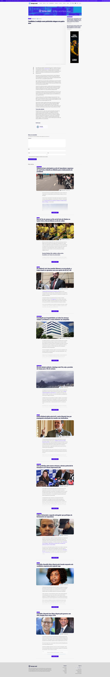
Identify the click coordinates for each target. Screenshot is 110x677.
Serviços (56, 3)
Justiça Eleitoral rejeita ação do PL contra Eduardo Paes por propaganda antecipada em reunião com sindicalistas (83, 0)
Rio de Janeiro (39, 365)
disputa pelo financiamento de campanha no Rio (51, 291)
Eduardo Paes (47, 68)
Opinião (64, 3)
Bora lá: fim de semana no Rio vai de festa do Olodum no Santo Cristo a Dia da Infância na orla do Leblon (74, 26)
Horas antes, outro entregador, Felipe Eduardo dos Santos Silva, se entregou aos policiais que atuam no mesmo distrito (54, 543)
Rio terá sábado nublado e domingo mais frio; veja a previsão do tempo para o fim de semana (53, 0)
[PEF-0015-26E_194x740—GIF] (74, 47)
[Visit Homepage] (33, 3)
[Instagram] (77, 667)
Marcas (68, 3)
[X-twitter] (76, 667)
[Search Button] (77, 3)
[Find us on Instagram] (72, 3)
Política (44, 3)
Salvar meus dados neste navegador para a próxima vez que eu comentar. (38, 156)
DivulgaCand (54, 299)
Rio (47, 3)
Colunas (40, 3)
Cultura (60, 3)
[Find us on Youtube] (75, 3)
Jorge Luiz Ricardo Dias (46, 552)
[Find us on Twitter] (70, 3)
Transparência (51, 3)
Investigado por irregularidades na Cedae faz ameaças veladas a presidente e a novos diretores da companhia (23, 0)
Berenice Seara (39, 166)
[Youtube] (79, 667)
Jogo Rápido (39, 464)
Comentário (30, 138)
